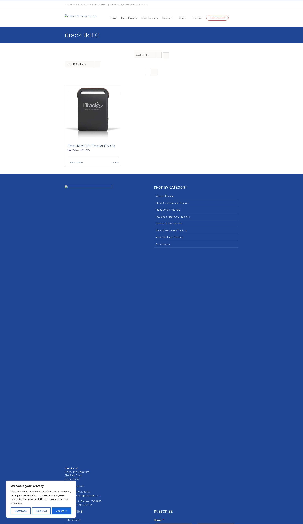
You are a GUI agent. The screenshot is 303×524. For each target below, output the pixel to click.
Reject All (41, 510)
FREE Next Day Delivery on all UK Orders (128, 4)
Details (115, 162)
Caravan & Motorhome (169, 223)
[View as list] (155, 72)
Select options (76, 162)
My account (73, 519)
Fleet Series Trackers (168, 209)
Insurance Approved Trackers (173, 216)
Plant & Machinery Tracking (171, 230)
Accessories (163, 244)
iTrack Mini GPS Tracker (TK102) (91, 146)
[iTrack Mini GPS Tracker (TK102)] (93, 112)
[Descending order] (166, 55)
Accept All (61, 510)
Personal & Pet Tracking (169, 237)
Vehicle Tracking (165, 195)
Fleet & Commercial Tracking (172, 202)
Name (159, 519)
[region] (41, 499)
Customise (21, 510)
